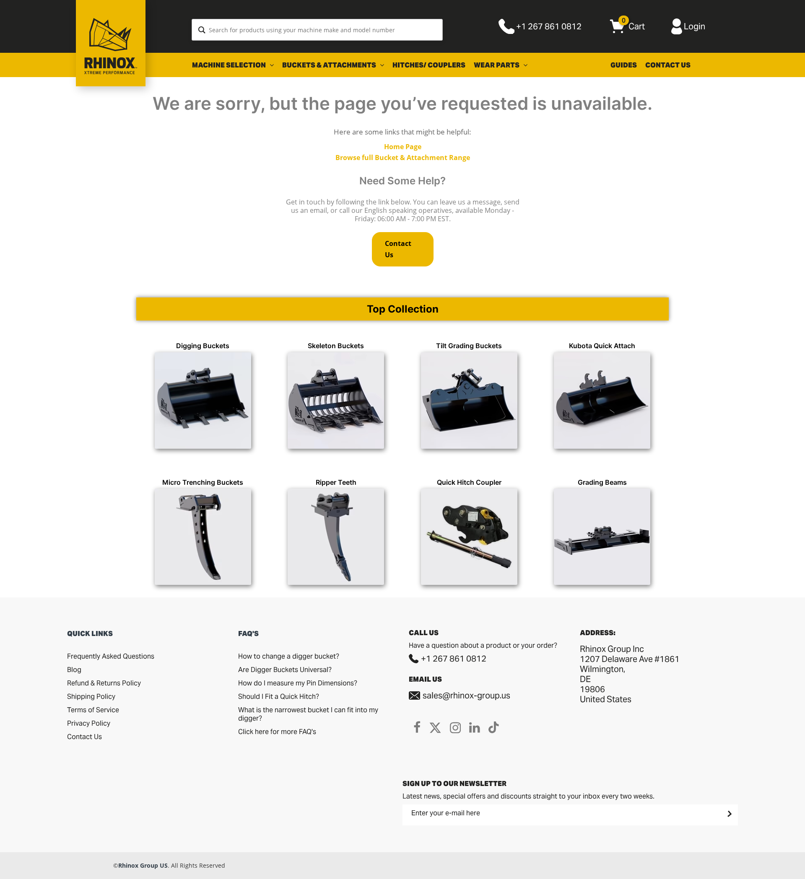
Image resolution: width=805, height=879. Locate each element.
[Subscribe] (729, 814)
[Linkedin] (474, 727)
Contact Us (668, 65)
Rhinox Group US (143, 865)
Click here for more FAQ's (277, 731)
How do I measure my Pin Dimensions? (297, 683)
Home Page (402, 146)
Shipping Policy (91, 696)
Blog (74, 669)
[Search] (202, 29)
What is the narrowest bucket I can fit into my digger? (308, 714)
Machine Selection (229, 65)
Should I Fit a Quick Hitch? (278, 696)
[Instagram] (455, 727)
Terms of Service (93, 710)
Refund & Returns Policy (104, 683)
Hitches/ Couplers (428, 65)
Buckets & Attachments (329, 65)
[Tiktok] (493, 727)
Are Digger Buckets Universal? (285, 669)
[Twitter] (435, 727)
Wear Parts (497, 65)
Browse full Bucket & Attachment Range (402, 157)
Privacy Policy (88, 723)
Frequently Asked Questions (110, 656)
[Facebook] (417, 727)
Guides (623, 65)
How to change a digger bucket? (288, 656)
